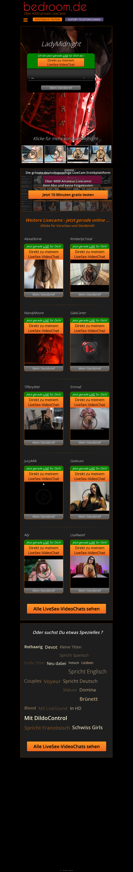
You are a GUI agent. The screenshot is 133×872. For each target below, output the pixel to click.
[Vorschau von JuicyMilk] (43, 484)
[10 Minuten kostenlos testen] (29, 18)
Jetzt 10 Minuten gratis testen (68, 194)
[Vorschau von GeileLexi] (89, 509)
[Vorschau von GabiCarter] (89, 361)
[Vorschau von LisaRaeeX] (89, 571)
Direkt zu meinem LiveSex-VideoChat (61, 62)
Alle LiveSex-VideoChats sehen (66, 609)
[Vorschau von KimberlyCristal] (89, 287)
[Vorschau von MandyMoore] (43, 349)
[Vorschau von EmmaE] (89, 423)
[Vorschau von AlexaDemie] (43, 287)
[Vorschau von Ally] (43, 583)
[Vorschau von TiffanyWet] (43, 423)
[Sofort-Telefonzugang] (31, 18)
